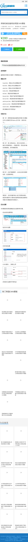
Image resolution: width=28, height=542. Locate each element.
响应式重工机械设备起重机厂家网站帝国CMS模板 (6, 506)
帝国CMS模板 (13, 38)
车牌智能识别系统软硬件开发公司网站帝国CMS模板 (7, 393)
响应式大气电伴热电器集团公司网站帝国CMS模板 (7, 353)
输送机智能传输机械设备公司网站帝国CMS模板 (20, 506)
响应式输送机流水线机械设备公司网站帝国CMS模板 (6, 527)
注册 (23, 1)
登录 (26, 1)
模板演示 (7, 49)
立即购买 (19, 49)
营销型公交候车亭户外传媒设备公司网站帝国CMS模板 (20, 443)
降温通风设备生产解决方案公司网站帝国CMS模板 (20, 527)
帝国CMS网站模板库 (8, 5)
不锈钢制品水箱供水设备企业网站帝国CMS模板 (20, 393)
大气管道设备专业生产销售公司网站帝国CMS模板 (6, 485)
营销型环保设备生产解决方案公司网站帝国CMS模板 (6, 464)
